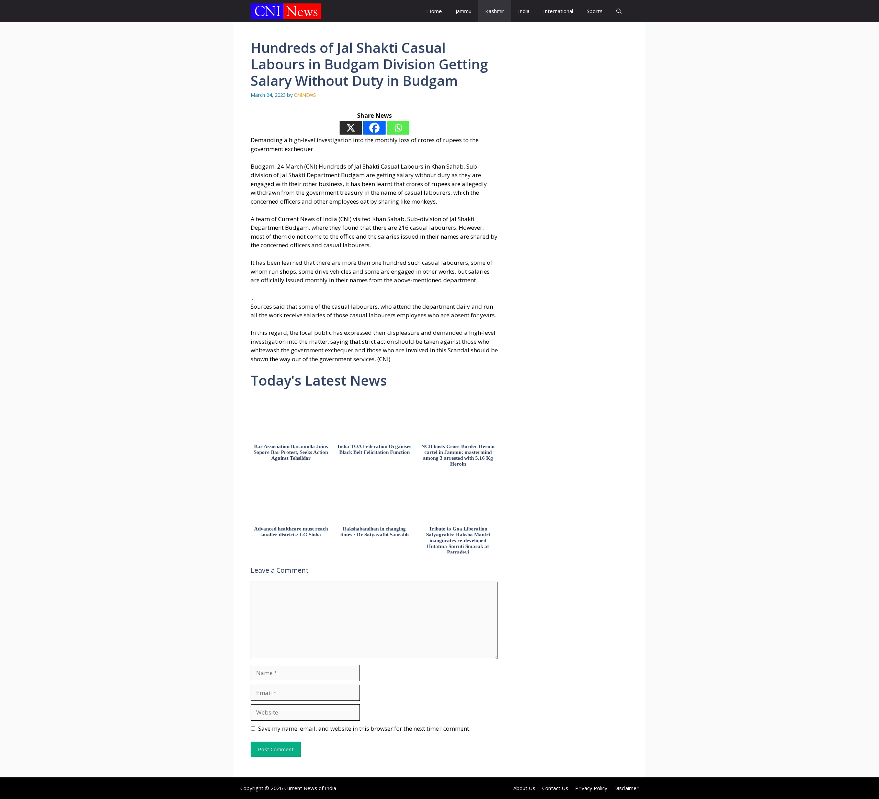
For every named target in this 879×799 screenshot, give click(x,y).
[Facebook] (374, 128)
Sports (595, 11)
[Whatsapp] (398, 128)
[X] (351, 128)
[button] (618, 11)
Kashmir (494, 11)
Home (434, 11)
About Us (524, 788)
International (558, 11)
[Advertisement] (571, 160)
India (523, 11)
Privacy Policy (591, 788)
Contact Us (555, 788)
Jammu (463, 11)
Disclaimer (626, 788)
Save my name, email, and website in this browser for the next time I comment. (364, 728)
